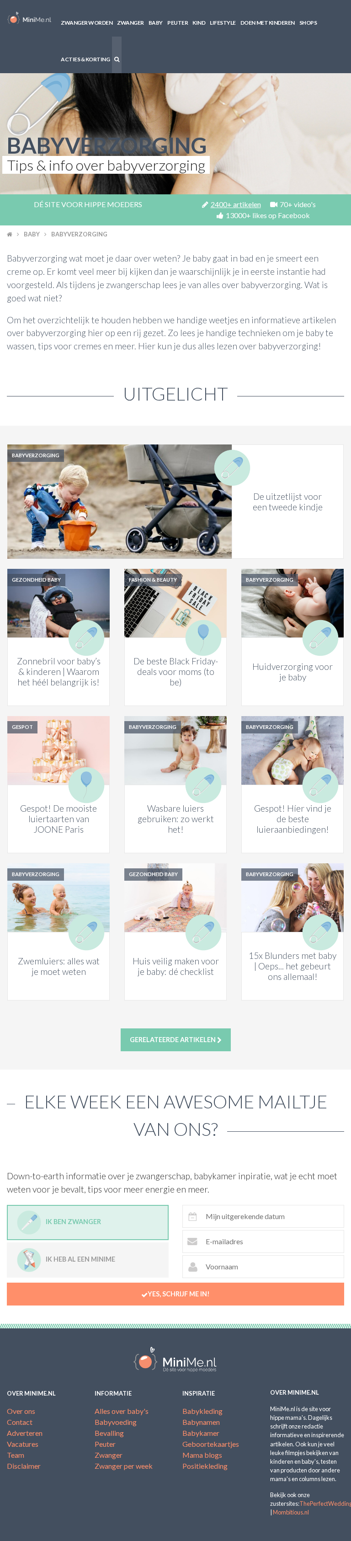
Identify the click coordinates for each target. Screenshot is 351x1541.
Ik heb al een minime (80, 1259)
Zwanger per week (124, 1465)
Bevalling (109, 1433)
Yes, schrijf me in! (179, 1294)
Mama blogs (202, 1454)
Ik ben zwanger (73, 1221)
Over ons (21, 1411)
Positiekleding (205, 1465)
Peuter (177, 22)
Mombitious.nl (291, 1512)
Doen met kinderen (267, 22)
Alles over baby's (122, 1411)
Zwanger (130, 22)
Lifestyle (223, 22)
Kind (198, 22)
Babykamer (200, 1433)
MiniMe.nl (29, 18)
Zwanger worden (86, 22)
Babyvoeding (116, 1422)
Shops (308, 22)
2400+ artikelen (236, 204)
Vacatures (22, 1443)
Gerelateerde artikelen (173, 1039)
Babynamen (201, 1422)
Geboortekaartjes (210, 1443)
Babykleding (202, 1411)
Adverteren (25, 1433)
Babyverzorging (79, 234)
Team (15, 1454)
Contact (19, 1422)
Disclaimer (24, 1465)
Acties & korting (85, 59)
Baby (156, 22)
